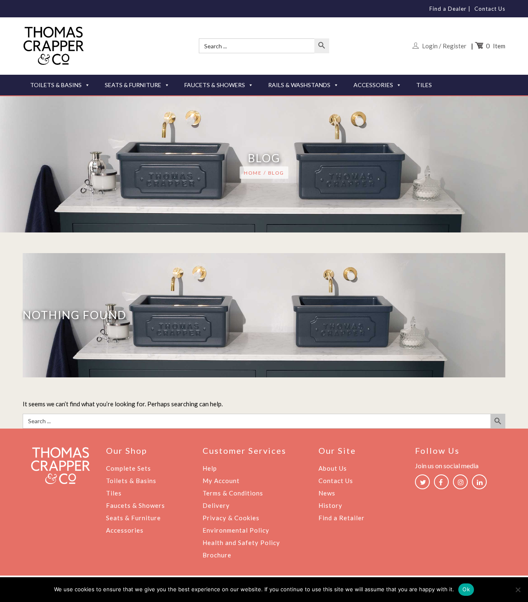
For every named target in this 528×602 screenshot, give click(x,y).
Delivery (216, 505)
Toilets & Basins (131, 480)
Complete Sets (128, 468)
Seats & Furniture (133, 517)
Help (210, 468)
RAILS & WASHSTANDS (299, 84)
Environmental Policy (236, 530)
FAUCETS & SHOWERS (214, 84)
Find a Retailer (341, 517)
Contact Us (489, 8)
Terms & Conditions (233, 493)
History (330, 505)
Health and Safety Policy (241, 542)
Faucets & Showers (135, 505)
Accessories (125, 530)
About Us (332, 468)
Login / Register (444, 46)
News (326, 493)
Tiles (114, 493)
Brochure (217, 555)
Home (253, 173)
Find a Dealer (448, 8)
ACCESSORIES (373, 84)
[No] (518, 589)
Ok (466, 589)
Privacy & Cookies (231, 517)
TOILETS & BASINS (56, 84)
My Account (221, 480)
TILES (424, 84)
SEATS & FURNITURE (133, 84)
